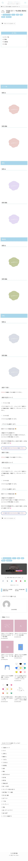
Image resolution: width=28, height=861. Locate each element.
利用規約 (3, 392)
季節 (4, 771)
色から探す (5, 813)
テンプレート (6, 804)
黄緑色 (3, 16)
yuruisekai (14, 609)
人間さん (5, 753)
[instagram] (13, 853)
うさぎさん (5, 762)
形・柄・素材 (6, 795)
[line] (15, 853)
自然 (4, 768)
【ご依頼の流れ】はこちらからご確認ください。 (14, 448)
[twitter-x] (11, 853)
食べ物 (4, 777)
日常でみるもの (6, 774)
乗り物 (4, 780)
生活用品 (5, 765)
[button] (3, 581)
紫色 (21, 14)
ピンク (13, 14)
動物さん (5, 756)
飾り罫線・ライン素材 (8, 792)
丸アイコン (5, 798)
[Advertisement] (14, 65)
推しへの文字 (6, 786)
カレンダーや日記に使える (9, 789)
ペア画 (4, 801)
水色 (17, 14)
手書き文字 (9, 16)
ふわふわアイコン (6, 14)
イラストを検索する (7, 816)
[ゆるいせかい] (14, 2)
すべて (4, 750)
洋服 (4, 807)
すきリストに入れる (9, 23)
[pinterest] (17, 853)
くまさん (5, 759)
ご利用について (6, 747)
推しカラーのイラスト (8, 810)
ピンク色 (7, 37)
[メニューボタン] (25, 2)
